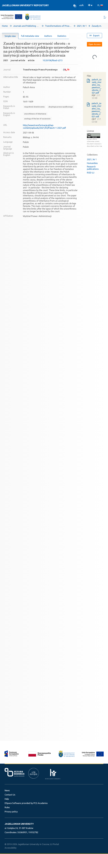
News (7, 790)
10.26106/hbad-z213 (52, 60)
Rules (7, 807)
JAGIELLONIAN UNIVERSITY (19, 824)
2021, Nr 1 (82, 26)
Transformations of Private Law (58, 26)
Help (7, 799)
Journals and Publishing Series (26, 26)
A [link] (79, 5)
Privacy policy (11, 811)
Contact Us (10, 795)
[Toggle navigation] (105, 17)
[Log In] (90, 5)
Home (5, 26)
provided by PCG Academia (35, 803)
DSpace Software (13, 803)
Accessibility (10, 848)
